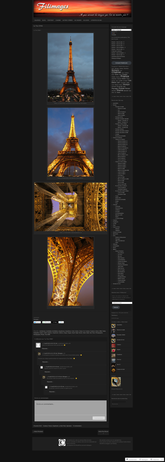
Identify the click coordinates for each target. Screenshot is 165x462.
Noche (80, 333)
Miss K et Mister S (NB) (123, 178)
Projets (117, 201)
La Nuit (61, 426)
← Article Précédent (38, 431)
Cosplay (117, 134)
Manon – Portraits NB (123, 127)
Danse (113, 74)
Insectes (113, 80)
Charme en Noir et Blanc (121, 161)
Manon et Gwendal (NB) (123, 170)
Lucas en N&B (121, 192)
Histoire (124, 78)
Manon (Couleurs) (122, 146)
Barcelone (126, 68)
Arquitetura (68, 331)
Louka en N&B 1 (121, 172)
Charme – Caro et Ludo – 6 (118, 49)
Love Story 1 (121, 175)
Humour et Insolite (117, 232)
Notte (87, 333)
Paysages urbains (121, 334)
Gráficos (61, 333)
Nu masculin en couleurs (121, 185)
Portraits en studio (119, 106)
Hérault (127, 78)
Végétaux (117, 230)
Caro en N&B (121, 182)
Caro (121, 70)
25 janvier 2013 (38, 426)
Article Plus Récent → (103, 432)
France (50, 426)
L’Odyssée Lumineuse (117, 51)
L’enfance (117, 209)
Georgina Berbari (122, 276)
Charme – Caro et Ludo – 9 (118, 42)
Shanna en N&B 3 (122, 166)
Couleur (87, 331)
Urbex (113, 92)
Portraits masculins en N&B (121, 132)
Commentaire (99, 418)
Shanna (120, 90)
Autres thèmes (68, 20)
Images (69, 333)
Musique (126, 84)
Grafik (45, 333)
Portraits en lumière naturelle (122, 118)
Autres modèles (121, 115)
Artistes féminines (119, 251)
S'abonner (116, 307)
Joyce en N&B (121, 177)
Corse (123, 72)
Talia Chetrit (120, 266)
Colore (76, 331)
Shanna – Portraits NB (123, 125)
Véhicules (115, 244)
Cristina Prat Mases (122, 261)
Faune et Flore (116, 227)
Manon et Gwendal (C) (123, 148)
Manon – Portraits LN (123, 122)
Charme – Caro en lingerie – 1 (118, 52)
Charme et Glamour (117, 137)
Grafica (41, 333)
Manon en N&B (121, 168)
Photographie (99, 333)
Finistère (113, 76)
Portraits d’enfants (119, 129)
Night (77, 333)
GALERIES (37, 20)
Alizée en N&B (121, 113)
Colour (80, 331)
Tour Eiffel (47, 334)
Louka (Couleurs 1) (122, 149)
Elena (120, 74)
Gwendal (119, 78)
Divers (97, 331)
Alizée (113, 68)
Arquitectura (62, 331)
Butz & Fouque (121, 270)
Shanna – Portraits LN (123, 120)
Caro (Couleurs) (121, 158)
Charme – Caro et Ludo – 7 (118, 45)
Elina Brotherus (121, 271)
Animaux (121, 68)
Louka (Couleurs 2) (122, 151)
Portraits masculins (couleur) (122, 130)
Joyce (117, 80)
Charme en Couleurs (120, 139)
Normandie (114, 86)
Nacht (73, 333)
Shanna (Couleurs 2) (122, 142)
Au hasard (78, 20)
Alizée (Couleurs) (122, 111)
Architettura (55, 331)
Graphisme (55, 333)
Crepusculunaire (121, 280)
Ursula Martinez (121, 259)
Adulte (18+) (118, 197)
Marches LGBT (119, 215)
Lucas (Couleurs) (122, 187)
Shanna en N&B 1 (122, 163)
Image (65, 333)
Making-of (117, 84)
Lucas (113, 84)
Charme (58, 20)
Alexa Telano (121, 275)
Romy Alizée (120, 273)
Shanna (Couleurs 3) (122, 144)
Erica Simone (121, 252)
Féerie (116, 196)
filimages (60, 353)
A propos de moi (96, 20)
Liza (119, 110)
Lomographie (123, 82)
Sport (130, 90)
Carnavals (117, 206)
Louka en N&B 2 (121, 173)
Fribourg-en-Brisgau (116, 58)
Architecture (43, 331)
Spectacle (69, 426)
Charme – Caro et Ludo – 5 (118, 54)
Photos (42, 334)
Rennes (127, 88)
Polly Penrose (121, 268)
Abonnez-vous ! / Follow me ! (119, 292)
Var (115, 92)
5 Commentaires (77, 426)
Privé (116, 203)
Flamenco (118, 76)
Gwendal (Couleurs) (122, 189)
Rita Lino (120, 256)
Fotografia (36, 333)
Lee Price (120, 254)
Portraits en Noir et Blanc (121, 123)
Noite (84, 333)
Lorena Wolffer (121, 282)
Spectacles (115, 233)
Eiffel (100, 331)
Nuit (91, 333)
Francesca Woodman (123, 264)
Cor (84, 331)
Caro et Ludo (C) (122, 160)
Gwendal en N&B (122, 194)
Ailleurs (86, 20)
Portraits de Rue (119, 117)
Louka (127, 82)
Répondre (45, 348)
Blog (44, 20)
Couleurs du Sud (121, 369)
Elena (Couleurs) (122, 156)
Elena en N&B (121, 180)
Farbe (104, 331)
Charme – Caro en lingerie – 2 (118, 47)
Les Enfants (125, 80)
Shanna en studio (122, 108)
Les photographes (119, 213)
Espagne (124, 74)
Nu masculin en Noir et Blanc (122, 190)
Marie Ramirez (121, 257)
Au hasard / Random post (121, 62)
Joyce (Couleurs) (122, 153)
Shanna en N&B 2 (122, 165)
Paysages (115, 88)
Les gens (117, 211)
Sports (116, 216)
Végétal (118, 92)
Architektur (49, 331)
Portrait (51, 20)
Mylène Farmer (121, 278)
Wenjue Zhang (121, 263)
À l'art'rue (119, 359)
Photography (37, 334)
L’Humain (115, 204)
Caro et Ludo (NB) (122, 184)
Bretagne (115, 70)
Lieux (114, 235)
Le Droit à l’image (119, 218)
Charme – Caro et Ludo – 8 (118, 43)
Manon (120, 84)
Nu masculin (119, 86)
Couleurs (92, 331)
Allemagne (117, 68)
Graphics (49, 333)
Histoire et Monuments (120, 237)
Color (73, 331)
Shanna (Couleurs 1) (122, 141)
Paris (93, 333)
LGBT (118, 82)
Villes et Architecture (120, 240)
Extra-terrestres (119, 208)
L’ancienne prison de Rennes (118, 56)
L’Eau (114, 225)
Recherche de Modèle (120, 135)
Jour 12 (118, 364)
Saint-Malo (114, 90)
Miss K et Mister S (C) (123, 154)
